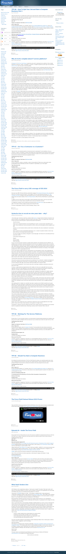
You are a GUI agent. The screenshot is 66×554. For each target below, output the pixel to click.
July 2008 (2, 147)
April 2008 (3, 152)
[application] (33, 48)
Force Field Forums (46, 69)
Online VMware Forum (23, 447)
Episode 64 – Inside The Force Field (24, 430)
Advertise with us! (4, 14)
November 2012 (4, 70)
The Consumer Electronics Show (43, 193)
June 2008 (3, 149)
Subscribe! (3, 19)
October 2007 (3, 161)
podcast (18, 91)
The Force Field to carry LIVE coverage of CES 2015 (59, 37)
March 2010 (3, 118)
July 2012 (2, 76)
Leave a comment (15, 54)
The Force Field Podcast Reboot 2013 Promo (27, 399)
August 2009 (3, 128)
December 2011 (4, 87)
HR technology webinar (38, 494)
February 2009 (3, 137)
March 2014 (3, 57)
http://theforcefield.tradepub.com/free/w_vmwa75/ (31, 449)
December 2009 (4, 122)
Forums (15, 6)
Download (24, 49)
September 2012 (4, 73)
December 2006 (4, 170)
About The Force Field (5, 12)
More (28, 50)
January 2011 (3, 103)
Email (23, 50)
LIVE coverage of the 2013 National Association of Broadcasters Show (33, 443)
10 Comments (15, 309)
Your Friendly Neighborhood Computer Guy (40, 25)
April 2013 (3, 66)
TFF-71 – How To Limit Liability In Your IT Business (59, 31)
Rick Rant (14, 308)
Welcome (2, 22)
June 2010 (3, 113)
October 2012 (3, 72)
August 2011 (3, 93)
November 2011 (4, 88)
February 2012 (3, 84)
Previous (14, 545)
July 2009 (2, 130)
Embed (38, 49)
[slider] (52, 48)
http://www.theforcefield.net (16, 44)
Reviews (16, 540)
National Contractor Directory (36, 298)
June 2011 (3, 96)
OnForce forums (14, 65)
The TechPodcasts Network (46, 444)
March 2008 (3, 153)
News (6, 6)
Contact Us (3, 15)
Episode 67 (14, 63)
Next (25, 545)
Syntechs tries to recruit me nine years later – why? (29, 213)
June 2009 (3, 131)
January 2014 (3, 60)
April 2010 (3, 116)
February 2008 (3, 155)
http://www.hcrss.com (41, 527)
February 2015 (3, 51)
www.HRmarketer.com (16, 533)
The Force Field (29, 22)
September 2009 (4, 127)
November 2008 (4, 141)
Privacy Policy (3, 18)
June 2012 (3, 78)
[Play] (12, 47)
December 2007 (4, 158)
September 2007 (4, 162)
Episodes (14, 53)
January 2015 (3, 53)
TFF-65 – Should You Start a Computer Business (28, 356)
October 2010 (3, 107)
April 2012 (3, 81)
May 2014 (2, 56)
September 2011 (4, 91)
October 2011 (3, 90)
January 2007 (3, 168)
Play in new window (18, 49)
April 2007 (3, 167)
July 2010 (2, 112)
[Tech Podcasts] (60, 53)
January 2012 (3, 85)
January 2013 (3, 69)
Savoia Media (56, 552)
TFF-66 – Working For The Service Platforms (27, 314)
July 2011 (2, 94)
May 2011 (2, 97)
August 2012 (3, 75)
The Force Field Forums (43, 126)
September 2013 (4, 63)
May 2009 (2, 133)
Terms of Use (3, 21)
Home (2, 6)
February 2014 (3, 59)
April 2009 (3, 134)
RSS (25, 50)
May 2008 (2, 150)
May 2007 (2, 165)
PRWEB (19, 493)
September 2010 (4, 109)
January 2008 (3, 156)
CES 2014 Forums (40, 202)
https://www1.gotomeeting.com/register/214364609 (26, 510)
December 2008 (4, 140)
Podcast (11, 6)
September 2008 (4, 144)
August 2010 (3, 110)
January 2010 (3, 121)
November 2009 (4, 124)
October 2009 (3, 125)
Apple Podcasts (18, 50)
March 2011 (3, 100)
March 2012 (3, 82)
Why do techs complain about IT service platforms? (29, 59)
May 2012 (2, 79)
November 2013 (4, 62)
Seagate (13, 451)
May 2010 (2, 115)
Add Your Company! (59, 40)
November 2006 (4, 171)
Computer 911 (27, 327)
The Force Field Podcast (22, 63)
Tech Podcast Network (31, 196)
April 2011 (3, 99)
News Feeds (4, 24)
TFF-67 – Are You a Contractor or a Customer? (27, 146)
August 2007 (3, 164)
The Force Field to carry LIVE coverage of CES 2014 (29, 188)
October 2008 (3, 143)
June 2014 (3, 54)
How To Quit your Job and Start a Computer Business (43, 26)
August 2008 (3, 146)
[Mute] (50, 47)
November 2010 (4, 106)
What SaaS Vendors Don (20, 484)
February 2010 (3, 119)
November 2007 (4, 159)
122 (22, 545)
